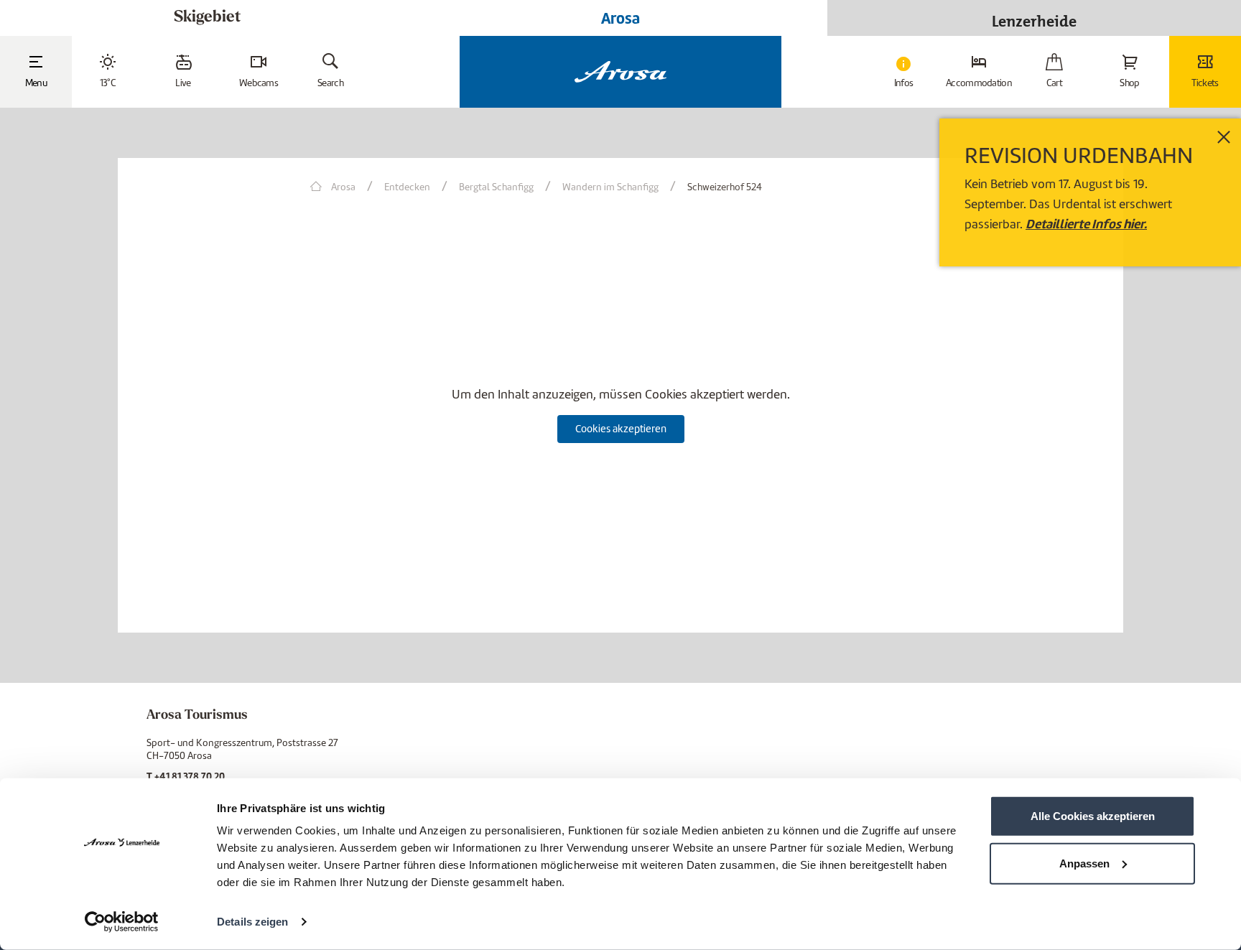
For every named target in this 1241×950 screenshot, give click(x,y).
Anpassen (1084, 863)
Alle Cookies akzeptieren (1093, 816)
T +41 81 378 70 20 (186, 776)
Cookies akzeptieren (620, 428)
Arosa (620, 18)
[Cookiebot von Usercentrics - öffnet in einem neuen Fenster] (122, 922)
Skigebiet (207, 17)
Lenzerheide (1034, 17)
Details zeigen (252, 922)
